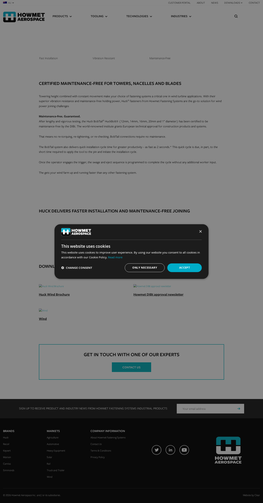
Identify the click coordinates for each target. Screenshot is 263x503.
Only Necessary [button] (144, 268)
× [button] (200, 231)
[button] (76, 267)
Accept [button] (184, 268)
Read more (115, 257)
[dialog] (131, 251)
